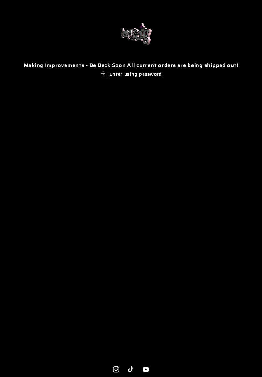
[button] (131, 74)
